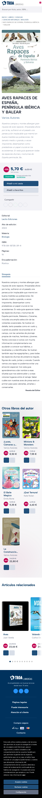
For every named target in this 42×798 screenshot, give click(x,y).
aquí (23, 775)
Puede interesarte (19, 707)
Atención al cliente (20, 712)
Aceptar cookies (21, 782)
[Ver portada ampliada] (21, 61)
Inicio (4, 17)
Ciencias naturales (11, 20)
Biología (24, 20)
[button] (10, 661)
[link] (12, 460)
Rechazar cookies (21, 787)
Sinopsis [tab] (6, 274)
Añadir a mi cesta (15, 183)
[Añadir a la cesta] (6, 460)
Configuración (21, 792)
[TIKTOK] (26, 691)
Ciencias (19, 17)
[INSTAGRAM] (15, 691)
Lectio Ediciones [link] (9, 219)
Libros (11, 17)
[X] (21, 691)
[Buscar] (38, 9)
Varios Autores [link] (10, 117)
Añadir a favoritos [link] (15, 190)
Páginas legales (19, 702)
